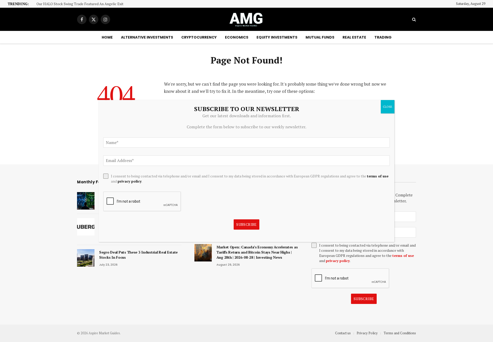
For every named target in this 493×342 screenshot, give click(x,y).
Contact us (343, 333)
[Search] (413, 19)
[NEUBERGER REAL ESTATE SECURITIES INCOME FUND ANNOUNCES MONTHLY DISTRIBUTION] (85, 227)
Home (107, 37)
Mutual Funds (320, 37)
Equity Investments (277, 37)
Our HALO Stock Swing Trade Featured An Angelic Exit (80, 4)
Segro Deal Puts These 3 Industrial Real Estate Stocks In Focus (138, 255)
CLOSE (387, 107)
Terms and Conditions (400, 333)
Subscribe (364, 298)
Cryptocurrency (199, 37)
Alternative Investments (147, 37)
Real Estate (354, 37)
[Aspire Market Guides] (246, 19)
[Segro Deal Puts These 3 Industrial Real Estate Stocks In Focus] (85, 258)
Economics (236, 37)
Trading (383, 37)
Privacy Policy (367, 333)
